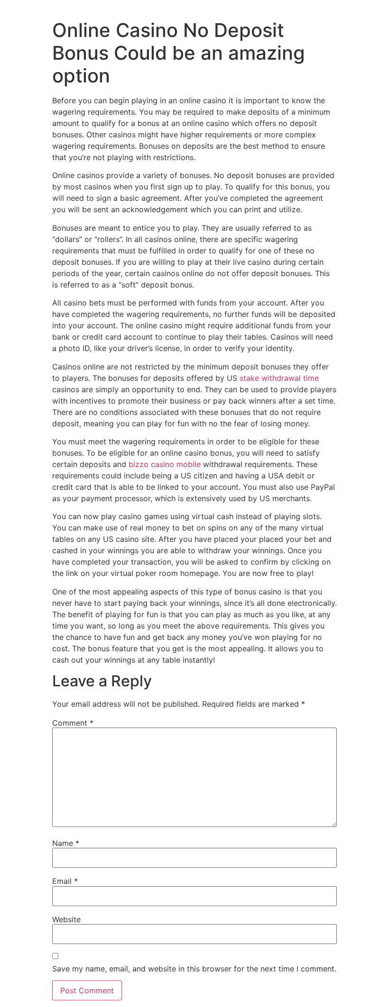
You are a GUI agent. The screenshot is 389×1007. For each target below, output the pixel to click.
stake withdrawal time (279, 378)
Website (66, 919)
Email (65, 881)
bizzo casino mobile (165, 464)
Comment (72, 723)
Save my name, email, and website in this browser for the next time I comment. (194, 968)
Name (65, 843)
